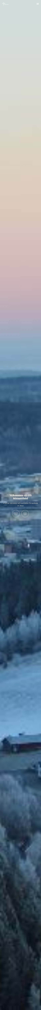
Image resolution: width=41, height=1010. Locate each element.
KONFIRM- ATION (16, 513)
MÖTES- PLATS (25, 513)
